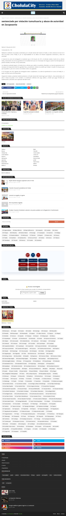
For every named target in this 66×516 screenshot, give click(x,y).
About (58, 513)
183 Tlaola (23, 416)
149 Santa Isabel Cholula (8, 401)
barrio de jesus (5, 462)
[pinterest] (48, 444)
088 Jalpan (45, 368)
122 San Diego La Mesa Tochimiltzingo (36, 383)
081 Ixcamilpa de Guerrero (30, 366)
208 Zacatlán (56, 426)
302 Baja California (17, 230)
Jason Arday (12, 490)
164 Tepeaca (53, 406)
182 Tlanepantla (15, 416)
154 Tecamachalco (6, 403)
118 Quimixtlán (46, 381)
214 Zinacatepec (52, 429)
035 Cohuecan (14, 343)
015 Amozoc (13, 336)
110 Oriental (28, 378)
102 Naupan (13, 376)
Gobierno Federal (23, 260)
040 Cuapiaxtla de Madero (8, 346)
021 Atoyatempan (6, 338)
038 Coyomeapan (41, 343)
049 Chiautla (5, 351)
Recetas (35, 165)
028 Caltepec (5, 341)
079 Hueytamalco (50, 363)
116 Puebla (20, 381)
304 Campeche (39, 230)
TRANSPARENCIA (5, 303)
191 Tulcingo (37, 418)
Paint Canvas (36, 161)
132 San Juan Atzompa (58, 388)
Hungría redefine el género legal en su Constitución (21, 505)
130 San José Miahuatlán (34, 388)
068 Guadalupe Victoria (52, 358)
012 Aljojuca (50, 333)
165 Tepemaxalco (6, 408)
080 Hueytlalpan (6, 366)
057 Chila (24, 353)
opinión (38, 475)
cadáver (17, 475)
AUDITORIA (4, 301)
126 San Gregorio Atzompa (33, 386)
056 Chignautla (16, 353)
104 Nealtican (30, 376)
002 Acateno (21, 331)
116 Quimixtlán (28, 381)
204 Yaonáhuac (20, 426)
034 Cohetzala (5, 343)
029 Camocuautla (14, 341)
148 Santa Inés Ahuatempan (55, 398)
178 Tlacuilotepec (41, 413)
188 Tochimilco (5, 418)
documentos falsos (25, 475)
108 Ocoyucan (14, 378)
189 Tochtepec (14, 418)
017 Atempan (28, 336)
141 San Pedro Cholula (7, 396)
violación (12, 18)
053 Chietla (41, 351)
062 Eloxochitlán (17, 356)
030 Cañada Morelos (24, 341)
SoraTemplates (10, 513)
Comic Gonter (36, 152)
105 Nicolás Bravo (39, 376)
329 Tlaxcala (14, 240)
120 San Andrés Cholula (7, 383)
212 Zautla (35, 429)
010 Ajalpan (32, 333)
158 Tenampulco (43, 403)
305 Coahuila (47, 230)
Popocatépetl (5, 475)
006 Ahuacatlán (53, 331)
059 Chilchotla (41, 353)
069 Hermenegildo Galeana (8, 361)
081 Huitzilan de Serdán (17, 366)
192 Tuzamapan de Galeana (48, 418)
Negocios (23, 268)
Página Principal (5, 18)
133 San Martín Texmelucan (8, 391)
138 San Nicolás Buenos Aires (20, 393)
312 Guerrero (50, 232)
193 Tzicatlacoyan (6, 421)
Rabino (35, 163)
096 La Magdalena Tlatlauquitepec (10, 373)
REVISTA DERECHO (6, 173)
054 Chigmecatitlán (50, 351)
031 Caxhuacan (34, 341)
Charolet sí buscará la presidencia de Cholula (20, 188)
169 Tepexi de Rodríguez (43, 408)
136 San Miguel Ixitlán (50, 391)
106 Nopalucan (56, 376)
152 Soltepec (47, 401)
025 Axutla (39, 338)
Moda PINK (4, 161)
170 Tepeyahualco (54, 408)
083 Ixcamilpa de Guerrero (53, 366)
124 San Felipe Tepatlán (7, 386)
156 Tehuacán (25, 403)
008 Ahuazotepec (14, 333)
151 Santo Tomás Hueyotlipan (35, 401)
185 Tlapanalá (40, 416)
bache (3, 460)
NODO (38, 254)
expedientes (5, 468)
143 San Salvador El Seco (35, 396)
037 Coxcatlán (31, 343)
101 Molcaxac (5, 376)
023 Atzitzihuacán (23, 338)
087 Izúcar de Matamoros (35, 368)
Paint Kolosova (5, 163)
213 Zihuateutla (42, 429)
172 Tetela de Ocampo (25, 411)
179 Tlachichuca (50, 413)
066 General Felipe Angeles (8, 358)
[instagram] (17, 447)
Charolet (35, 151)
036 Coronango (22, 343)
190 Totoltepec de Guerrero (26, 418)
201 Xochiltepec (31, 424)
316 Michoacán (24, 235)
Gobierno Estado (32, 260)
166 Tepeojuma (15, 408)
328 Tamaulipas (6, 240)
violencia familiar (57, 475)
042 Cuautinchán (29, 346)
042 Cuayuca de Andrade (40, 346)
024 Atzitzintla (32, 338)
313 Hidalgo (57, 232)
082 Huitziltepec (41, 366)
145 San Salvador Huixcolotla (9, 398)
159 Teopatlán (52, 403)
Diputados (23, 264)
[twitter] (48, 440)
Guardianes (36, 156)
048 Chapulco (56, 348)
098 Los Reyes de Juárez (31, 373)
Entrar (42, 292)
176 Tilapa (16, 413)
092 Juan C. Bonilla (13, 371)
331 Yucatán (30, 240)
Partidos (33, 264)
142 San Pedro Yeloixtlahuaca (21, 396)
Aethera (3, 149)
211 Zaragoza (27, 429)
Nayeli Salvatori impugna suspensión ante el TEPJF (21, 180)
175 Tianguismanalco (7, 413)
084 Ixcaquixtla (5, 368)
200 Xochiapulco (22, 424)
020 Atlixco (52, 336)
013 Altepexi (57, 333)
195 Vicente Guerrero (30, 421)
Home (54, 513)
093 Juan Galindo (23, 371)
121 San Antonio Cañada (20, 383)
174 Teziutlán (49, 411)
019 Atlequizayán (44, 336)
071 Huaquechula (27, 361)
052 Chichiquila (33, 351)
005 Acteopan (44, 331)
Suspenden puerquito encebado (31, 112)
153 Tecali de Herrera (56, 401)
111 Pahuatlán (36, 378)
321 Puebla (4, 237)
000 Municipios (5, 331)
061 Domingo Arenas (7, 356)
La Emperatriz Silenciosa (15, 498)
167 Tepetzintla (24, 408)
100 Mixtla (55, 373)
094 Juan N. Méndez (44, 371)
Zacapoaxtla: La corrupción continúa (54, 112)
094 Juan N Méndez (33, 371)
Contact (62, 513)
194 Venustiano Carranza (18, 421)
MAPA (33, 254)
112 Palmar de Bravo (46, 378)
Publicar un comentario (7, 125)
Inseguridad (43, 264)
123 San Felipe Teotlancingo (53, 383)
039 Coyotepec (50, 343)
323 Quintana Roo (22, 237)
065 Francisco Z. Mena (56, 356)
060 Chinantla (49, 353)
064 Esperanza (34, 356)
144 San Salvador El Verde (49, 396)
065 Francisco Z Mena (44, 356)
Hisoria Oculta (36, 158)
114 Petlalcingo (5, 381)
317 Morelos (32, 235)
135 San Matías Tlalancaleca (37, 391)
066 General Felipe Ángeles (22, 358)
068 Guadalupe (42, 358)
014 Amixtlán (5, 336)
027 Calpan (60, 338)
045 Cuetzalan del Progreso (21, 348)
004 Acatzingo (36, 331)
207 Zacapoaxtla (10, 84)
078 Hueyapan (41, 363)
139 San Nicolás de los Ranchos (36, 393)
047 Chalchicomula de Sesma (44, 348)
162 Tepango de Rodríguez (28, 406)
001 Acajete (13, 331)
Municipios (43, 260)
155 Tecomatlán (16, 403)
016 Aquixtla (20, 336)
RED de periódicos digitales (15, 202)
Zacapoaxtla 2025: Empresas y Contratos (9, 112)
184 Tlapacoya (31, 416)
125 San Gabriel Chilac (20, 386)
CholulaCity (27, 255)
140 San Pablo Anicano (51, 393)
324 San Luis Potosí (32, 237)
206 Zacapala (38, 426)
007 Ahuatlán (5, 333)
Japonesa (4, 160)
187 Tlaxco (58, 416)
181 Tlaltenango (6, 416)
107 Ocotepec (5, 378)
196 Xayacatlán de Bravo (42, 421)
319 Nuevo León (48, 235)
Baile (34, 149)
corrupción (8, 483)
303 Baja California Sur (29, 230)
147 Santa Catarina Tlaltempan (40, 398)
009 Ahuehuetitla (23, 333)
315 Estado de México (14, 235)
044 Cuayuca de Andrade (7, 348)
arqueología (5, 457)
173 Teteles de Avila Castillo (38, 411)
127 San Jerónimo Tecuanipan (48, 386)
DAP (3, 483)
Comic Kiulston (5, 154)
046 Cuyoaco (33, 348)
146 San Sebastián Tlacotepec (24, 398)
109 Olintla (21, 378)
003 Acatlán (28, 331)
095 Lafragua (53, 371)
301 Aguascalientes (6, 230)
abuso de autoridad (20, 84)
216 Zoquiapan (15, 431)
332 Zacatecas (38, 240)
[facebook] (17, 440)
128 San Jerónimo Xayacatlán (9, 388)
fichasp (33, 475)
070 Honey (18, 361)
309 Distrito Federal (23, 232)
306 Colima (55, 230)
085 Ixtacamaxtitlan (15, 368)
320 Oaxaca (56, 235)
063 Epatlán (25, 356)
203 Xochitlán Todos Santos (8, 426)
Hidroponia (4, 158)
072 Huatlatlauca (37, 361)
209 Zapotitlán (5, 429)
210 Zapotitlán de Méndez (16, 429)
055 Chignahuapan (6, 353)
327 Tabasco (56, 237)
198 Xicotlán (5, 424)
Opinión (43, 268)
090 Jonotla (59, 368)
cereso (4, 465)
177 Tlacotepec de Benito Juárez (28, 413)
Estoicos (3, 156)
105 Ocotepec (48, 376)
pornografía (44, 475)
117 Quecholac (37, 381)
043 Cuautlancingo (52, 346)
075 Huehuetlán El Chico (7, 363)
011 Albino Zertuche (41, 333)
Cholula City (4, 152)
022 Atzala (14, 338)
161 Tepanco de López (16, 406)
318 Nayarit (40, 235)
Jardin (34, 160)
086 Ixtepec (24, 368)
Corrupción (33, 268)
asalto (11, 475)
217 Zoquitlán (23, 431)
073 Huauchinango (47, 361)
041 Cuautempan (20, 346)
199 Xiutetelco (13, 424)
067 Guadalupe (33, 358)
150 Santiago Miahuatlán (21, 401)
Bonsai (3, 151)
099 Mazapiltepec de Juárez (45, 373)
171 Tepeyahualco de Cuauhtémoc (10, 411)
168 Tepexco (33, 408)
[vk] (48, 447)
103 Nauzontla (21, 376)
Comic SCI (35, 154)
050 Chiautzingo (13, 351)
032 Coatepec (43, 341)
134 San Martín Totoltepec (22, 391)
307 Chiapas (5, 232)
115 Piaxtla (13, 381)
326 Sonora (48, 237)
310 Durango (32, 232)
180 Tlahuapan (59, 413)
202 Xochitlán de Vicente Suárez (44, 424)
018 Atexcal (35, 336)
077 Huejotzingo (32, 363)
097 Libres (22, 373)
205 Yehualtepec (29, 426)
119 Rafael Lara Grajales (56, 381)
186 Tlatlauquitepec (49, 416)
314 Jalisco (4, 235)
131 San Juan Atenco (46, 388)
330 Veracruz (22, 240)
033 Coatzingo (52, 341)
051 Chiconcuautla (23, 351)
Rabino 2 (4, 165)
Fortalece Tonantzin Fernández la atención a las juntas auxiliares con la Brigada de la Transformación (33, 210)
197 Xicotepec (53, 421)
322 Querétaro (12, 237)
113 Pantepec (56, 378)
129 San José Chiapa (22, 388)
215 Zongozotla (6, 431)
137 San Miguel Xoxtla (7, 393)
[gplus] (17, 444)
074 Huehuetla (56, 361)
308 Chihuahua (13, 232)
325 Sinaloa (41, 237)
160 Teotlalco (5, 406)
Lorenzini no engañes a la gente (17, 195)
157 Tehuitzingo (34, 403)
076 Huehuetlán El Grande (21, 363)
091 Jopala (4, 371)
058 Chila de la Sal (32, 353)
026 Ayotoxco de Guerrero (50, 338)
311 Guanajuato (41, 232)
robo (51, 475)
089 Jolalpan (52, 368)
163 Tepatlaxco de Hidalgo (42, 406)
